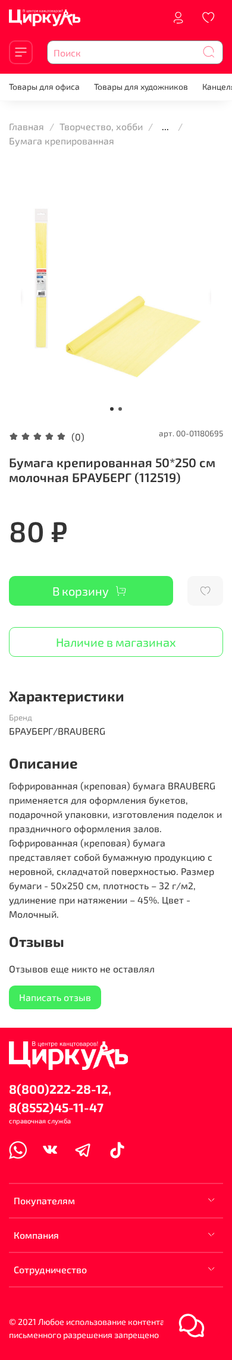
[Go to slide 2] (120, 409)
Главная (26, 126)
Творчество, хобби (101, 126)
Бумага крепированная (61, 140)
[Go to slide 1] (112, 409)
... (165, 126)
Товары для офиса (44, 86)
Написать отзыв (55, 997)
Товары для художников (141, 86)
